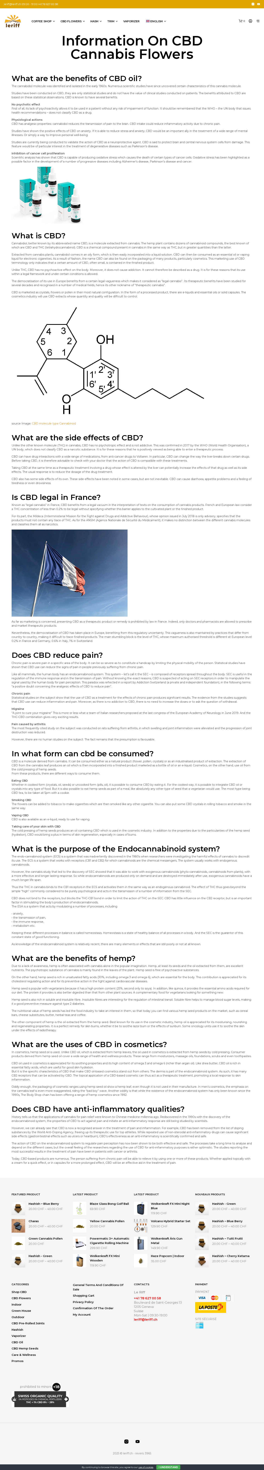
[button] (242, 21)
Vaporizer (131, 21)
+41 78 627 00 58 (147, 1298)
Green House (21, 1311)
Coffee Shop (42, 21)
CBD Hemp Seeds (25, 1348)
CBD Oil (17, 1342)
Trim (110, 21)
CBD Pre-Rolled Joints (28, 1323)
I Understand (168, 1467)
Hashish (17, 1329)
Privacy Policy (83, 1302)
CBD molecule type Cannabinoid (54, 423)
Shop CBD (19, 1292)
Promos (17, 1361)
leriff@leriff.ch (12, 4)
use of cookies (145, 1467)
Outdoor (18, 1317)
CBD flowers (71, 21)
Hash (94, 21)
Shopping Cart (83, 1295)
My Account (82, 1314)
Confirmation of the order (93, 1308)
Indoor (16, 1304)
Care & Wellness (24, 1355)
